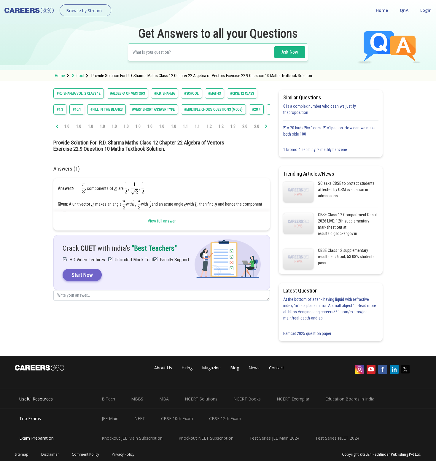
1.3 (232, 126)
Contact (276, 368)
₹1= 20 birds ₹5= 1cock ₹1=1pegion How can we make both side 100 (329, 130)
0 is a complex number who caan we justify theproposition (319, 109)
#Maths (214, 93)
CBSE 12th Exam (225, 418)
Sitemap (21, 454)
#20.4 (256, 109)
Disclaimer (50, 454)
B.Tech (108, 399)
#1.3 (60, 109)
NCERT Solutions (201, 399)
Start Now (82, 275)
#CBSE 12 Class (242, 93)
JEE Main (110, 418)
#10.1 (77, 109)
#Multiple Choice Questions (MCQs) (213, 109)
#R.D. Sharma (164, 93)
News (254, 368)
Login (426, 10)
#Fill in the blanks (106, 109)
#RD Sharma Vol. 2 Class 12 (79, 93)
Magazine (211, 368)
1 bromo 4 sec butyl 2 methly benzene (316, 149)
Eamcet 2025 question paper (307, 333)
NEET (139, 418)
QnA (404, 10)
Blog (234, 368)
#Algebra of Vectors (127, 93)
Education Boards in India (349, 399)
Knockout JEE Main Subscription (132, 438)
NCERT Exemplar (293, 399)
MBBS (137, 399)
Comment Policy (85, 454)
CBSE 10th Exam (177, 418)
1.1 (185, 126)
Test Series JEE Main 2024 (274, 438)
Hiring (187, 368)
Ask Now (289, 52)
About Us (163, 368)
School (78, 75)
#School (191, 93)
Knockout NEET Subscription (206, 438)
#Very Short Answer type (153, 109)
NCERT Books (247, 399)
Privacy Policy (123, 454)
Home (382, 10)
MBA (164, 399)
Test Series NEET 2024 (337, 438)
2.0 (244, 126)
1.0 (66, 126)
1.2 (209, 126)
